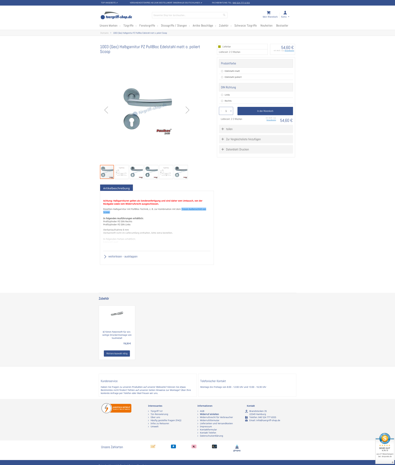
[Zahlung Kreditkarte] (214, 447)
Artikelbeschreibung (116, 188)
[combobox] (189, 15)
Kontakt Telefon (208, 432)
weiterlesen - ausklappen (122, 256)
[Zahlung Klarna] (193, 447)
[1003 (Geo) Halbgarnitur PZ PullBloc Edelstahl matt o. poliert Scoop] (147, 110)
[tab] (116, 188)
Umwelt (154, 426)
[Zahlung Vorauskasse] (152, 447)
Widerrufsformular (209, 420)
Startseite (104, 33)
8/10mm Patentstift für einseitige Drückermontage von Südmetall (117, 334)
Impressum (206, 426)
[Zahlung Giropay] (237, 451)
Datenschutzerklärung (211, 435)
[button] (288, 15)
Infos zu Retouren (160, 423)
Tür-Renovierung (159, 414)
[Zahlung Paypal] (173, 447)
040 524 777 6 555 (241, 2)
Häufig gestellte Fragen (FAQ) (166, 420)
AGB (202, 411)
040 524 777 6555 (267, 417)
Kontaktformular (208, 429)
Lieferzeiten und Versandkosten (216, 423)
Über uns (155, 417)
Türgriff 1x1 (157, 411)
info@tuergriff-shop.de (268, 420)
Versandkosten (289, 50)
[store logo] (125, 15)
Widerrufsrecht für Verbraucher (216, 417)
